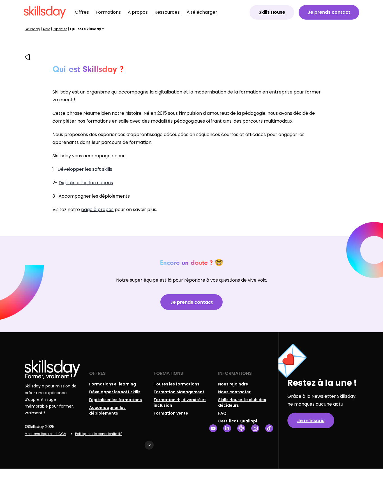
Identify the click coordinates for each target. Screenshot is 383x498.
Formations (108, 12)
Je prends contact (329, 12)
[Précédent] (27, 57)
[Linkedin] (227, 428)
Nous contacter (234, 392)
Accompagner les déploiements (107, 410)
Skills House (272, 12)
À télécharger (201, 12)
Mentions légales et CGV (45, 433)
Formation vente (171, 413)
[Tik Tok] (269, 428)
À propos (138, 12)
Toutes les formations (176, 384)
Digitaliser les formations (86, 182)
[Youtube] (213, 428)
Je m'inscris (310, 420)
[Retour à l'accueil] (45, 12)
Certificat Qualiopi (237, 421)
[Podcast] (241, 428)
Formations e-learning (112, 384)
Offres (82, 12)
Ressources (167, 12)
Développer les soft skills (84, 169)
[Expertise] (27, 59)
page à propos (97, 209)
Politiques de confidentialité (98, 433)
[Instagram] (255, 428)
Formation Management (179, 392)
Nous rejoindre (233, 384)
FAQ (222, 413)
